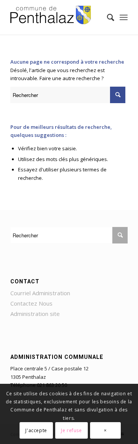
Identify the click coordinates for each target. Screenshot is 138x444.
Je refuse (71, 430)
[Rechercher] (106, 17)
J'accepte (36, 430)
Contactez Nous (31, 303)
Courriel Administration (40, 293)
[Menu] (124, 17)
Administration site (35, 313)
